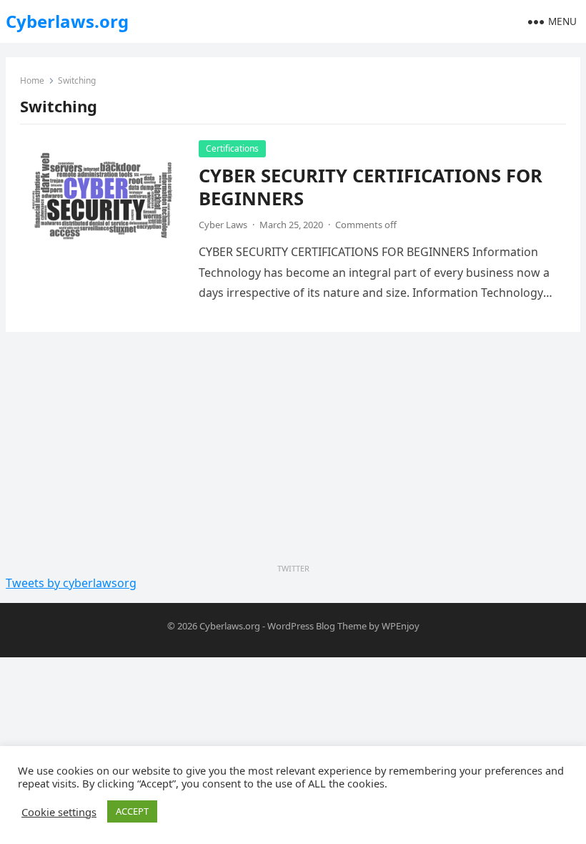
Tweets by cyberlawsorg (71, 583)
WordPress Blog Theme (317, 625)
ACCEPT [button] (132, 811)
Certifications (232, 148)
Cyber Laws (223, 224)
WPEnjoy (400, 625)
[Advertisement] (293, 450)
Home (32, 80)
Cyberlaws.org (67, 21)
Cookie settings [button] (58, 811)
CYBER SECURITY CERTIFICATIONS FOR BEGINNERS (370, 187)
